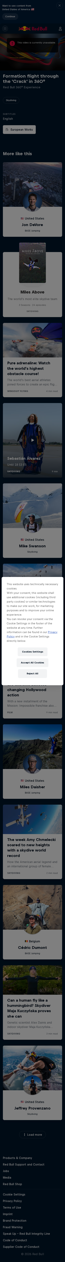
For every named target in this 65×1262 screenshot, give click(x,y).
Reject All (32, 673)
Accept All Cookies (32, 662)
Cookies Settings (32, 651)
